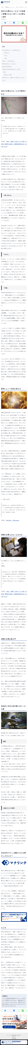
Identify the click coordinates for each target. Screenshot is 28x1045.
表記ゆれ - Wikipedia (12, 520)
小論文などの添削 (7, 74)
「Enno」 (5, 55)
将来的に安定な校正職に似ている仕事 (11, 69)
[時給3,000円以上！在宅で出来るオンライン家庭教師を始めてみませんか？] (14, 1022)
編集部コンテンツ (9, 7)
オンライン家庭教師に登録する (14, 1035)
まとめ (3, 80)
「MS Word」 (6, 53)
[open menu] (26, 2)
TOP (2, 7)
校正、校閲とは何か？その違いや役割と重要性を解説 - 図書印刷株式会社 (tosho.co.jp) (14, 144)
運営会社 (14, 1037)
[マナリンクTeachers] (5, 2)
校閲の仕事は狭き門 (7, 66)
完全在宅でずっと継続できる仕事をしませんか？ (13, 77)
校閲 (4, 72)
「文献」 (5, 58)
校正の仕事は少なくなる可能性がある (11, 50)
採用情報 (14, 1038)
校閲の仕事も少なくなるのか (9, 64)
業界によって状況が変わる (8, 61)
